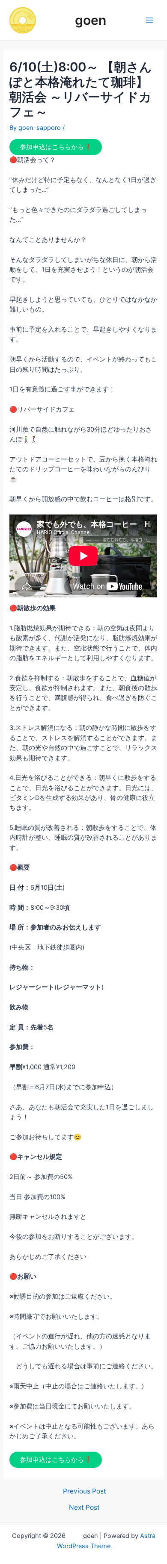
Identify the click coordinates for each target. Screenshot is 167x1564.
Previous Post (84, 1491)
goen (74, 20)
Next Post (84, 1507)
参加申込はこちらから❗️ (56, 147)
